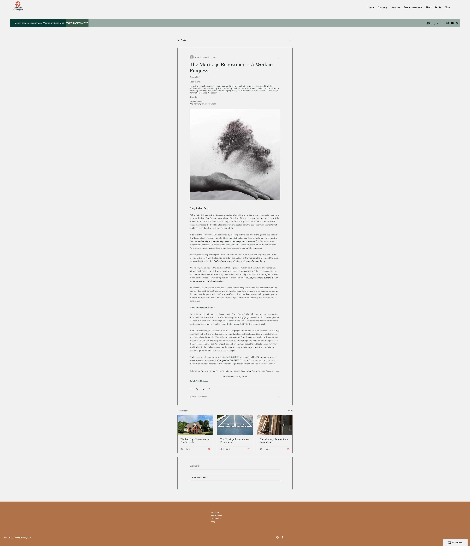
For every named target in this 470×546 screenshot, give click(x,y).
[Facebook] (442, 23)
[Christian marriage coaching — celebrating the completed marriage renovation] (195, 425)
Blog (213, 521)
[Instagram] (447, 23)
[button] (289, 40)
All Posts (181, 40)
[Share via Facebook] (191, 389)
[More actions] (278, 57)
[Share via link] (209, 389)
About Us (215, 513)
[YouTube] (452, 23)
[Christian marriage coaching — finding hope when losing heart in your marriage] (274, 425)
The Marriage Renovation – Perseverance (234, 440)
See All (290, 410)
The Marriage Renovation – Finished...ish (195, 440)
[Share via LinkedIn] (203, 389)
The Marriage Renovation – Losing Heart (274, 440)
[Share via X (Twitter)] (197, 389)
